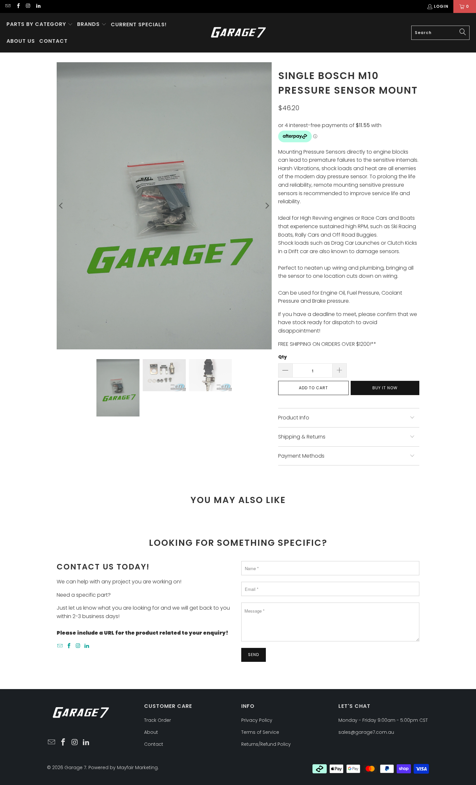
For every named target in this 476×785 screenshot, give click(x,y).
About (151, 732)
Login (441, 6)
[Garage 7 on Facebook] (17, 6)
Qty (282, 357)
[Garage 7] (238, 32)
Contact (153, 744)
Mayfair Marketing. (138, 767)
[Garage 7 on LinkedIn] (38, 6)
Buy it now (385, 388)
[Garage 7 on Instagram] (28, 6)
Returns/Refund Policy (266, 744)
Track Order (157, 720)
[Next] (267, 205)
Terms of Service (260, 732)
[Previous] (61, 205)
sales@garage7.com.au (366, 732)
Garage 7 (75, 767)
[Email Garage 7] (7, 6)
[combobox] (440, 33)
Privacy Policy (256, 720)
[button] (39, 24)
